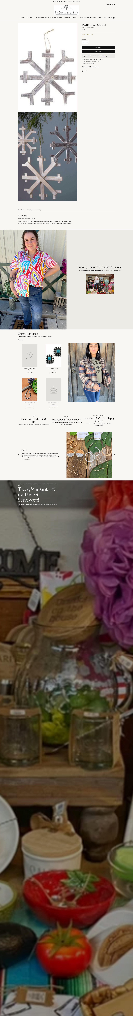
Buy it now (98, 51)
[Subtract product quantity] (83, 42)
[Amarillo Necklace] (29, 389)
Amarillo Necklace (30, 402)
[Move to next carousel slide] (114, 455)
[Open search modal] (18, 17)
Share (85, 71)
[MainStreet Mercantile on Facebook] (107, 4)
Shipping (84, 66)
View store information (88, 63)
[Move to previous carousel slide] (18, 455)
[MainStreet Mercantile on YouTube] (114, 4)
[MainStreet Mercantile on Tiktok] (112, 4)
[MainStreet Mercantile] (66, 10)
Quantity (84, 39)
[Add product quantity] (87, 42)
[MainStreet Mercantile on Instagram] (109, 4)
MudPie (84, 27)
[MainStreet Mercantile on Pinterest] (110, 4)
